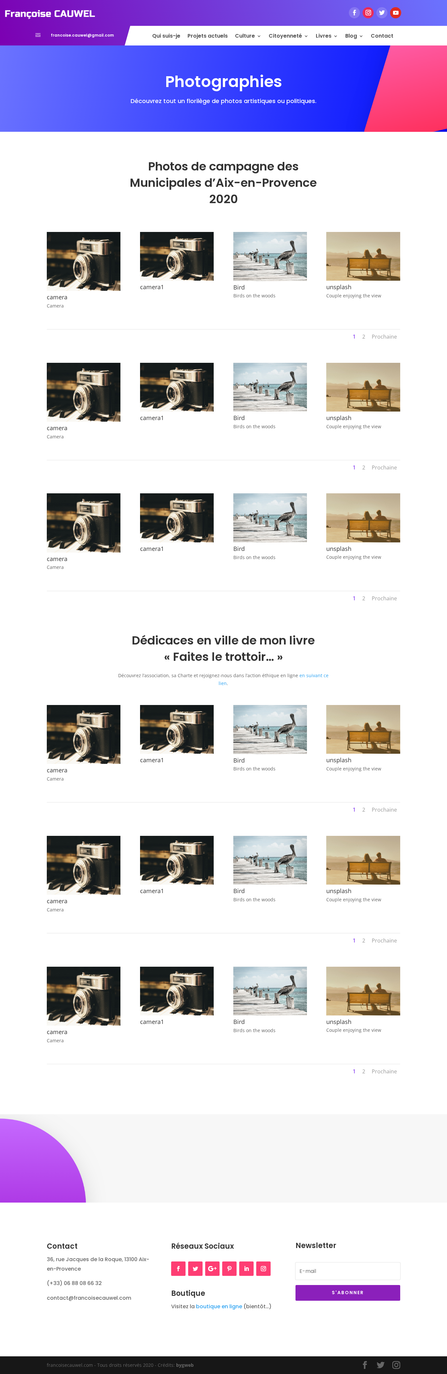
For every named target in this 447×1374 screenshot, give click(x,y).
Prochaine (384, 336)
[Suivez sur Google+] (212, 1268)
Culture (245, 37)
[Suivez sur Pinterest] (229, 1268)
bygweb (185, 1365)
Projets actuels (208, 37)
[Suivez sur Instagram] (368, 12)
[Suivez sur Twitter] (381, 12)
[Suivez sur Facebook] (354, 12)
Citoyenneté (285, 37)
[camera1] (177, 279)
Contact (382, 37)
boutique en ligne (219, 1306)
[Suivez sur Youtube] (395, 12)
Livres (323, 37)
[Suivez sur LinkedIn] (246, 1268)
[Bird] (270, 279)
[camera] (83, 289)
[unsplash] (363, 279)
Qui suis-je (166, 37)
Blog (351, 37)
